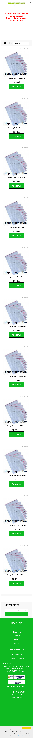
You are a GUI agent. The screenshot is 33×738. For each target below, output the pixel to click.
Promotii (17, 639)
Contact (17, 643)
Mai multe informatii (24, 736)
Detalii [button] (17, 87)
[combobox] (21, 43)
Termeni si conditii (17, 658)
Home (17, 628)
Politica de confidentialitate (17, 654)
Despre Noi (17, 632)
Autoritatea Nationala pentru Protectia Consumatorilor (16, 668)
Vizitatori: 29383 (6, 663)
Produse (17, 636)
